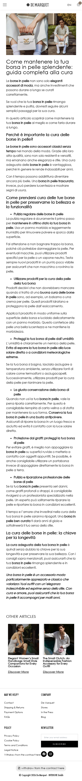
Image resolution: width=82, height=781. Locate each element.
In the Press (47, 712)
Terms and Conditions (16, 745)
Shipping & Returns (14, 707)
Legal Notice (11, 750)
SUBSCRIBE (59, 744)
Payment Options (13, 712)
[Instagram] (50, 754)
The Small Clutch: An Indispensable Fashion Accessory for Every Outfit (57, 662)
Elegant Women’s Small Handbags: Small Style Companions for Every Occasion (23, 662)
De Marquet (47, 702)
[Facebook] (44, 754)
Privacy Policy (11, 735)
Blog (43, 717)
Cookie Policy (11, 740)
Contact (9, 702)
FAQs (7, 717)
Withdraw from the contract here (22, 754)
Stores (44, 707)
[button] (5, 5)
